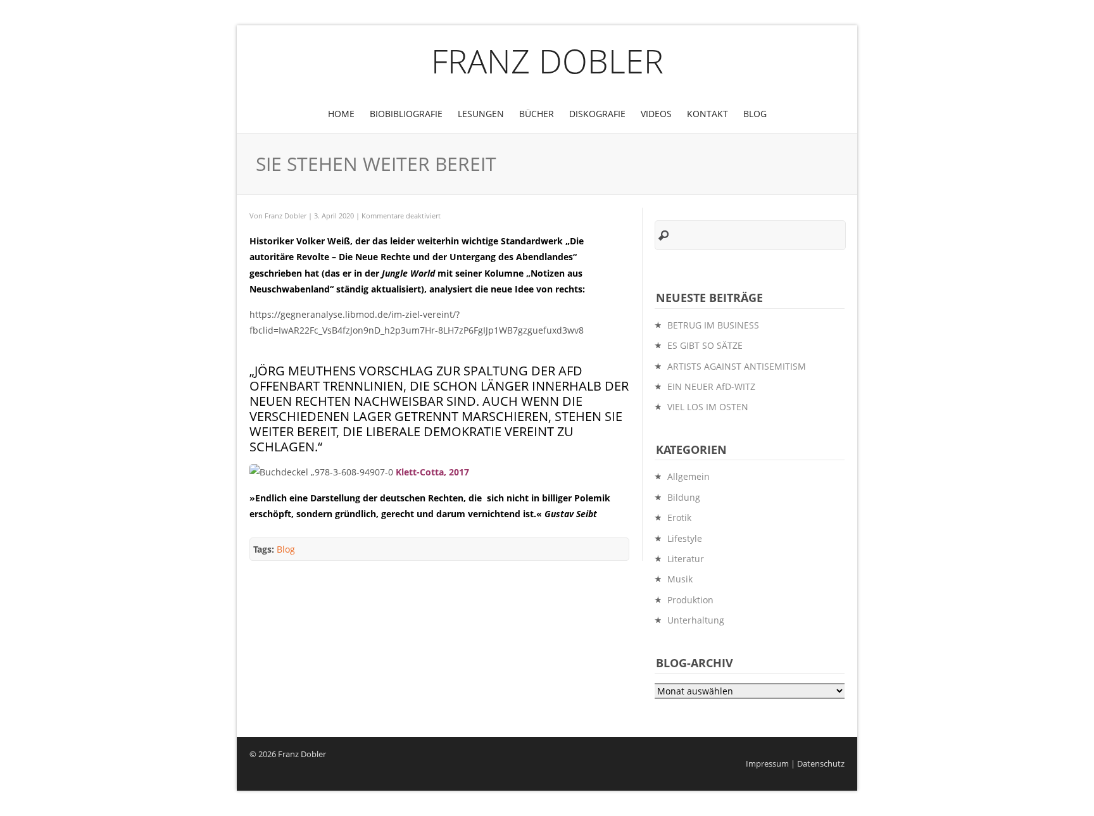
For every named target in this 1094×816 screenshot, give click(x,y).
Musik (680, 579)
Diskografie (597, 114)
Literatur (685, 559)
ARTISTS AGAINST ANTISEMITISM (736, 366)
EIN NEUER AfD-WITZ (711, 386)
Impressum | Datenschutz (795, 763)
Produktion (690, 600)
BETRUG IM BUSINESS (713, 325)
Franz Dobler (547, 60)
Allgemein (688, 476)
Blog (755, 114)
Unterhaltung (695, 620)
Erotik (679, 518)
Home (341, 114)
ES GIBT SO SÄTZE (705, 345)
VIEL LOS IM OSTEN (707, 407)
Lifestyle (684, 538)
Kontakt (707, 114)
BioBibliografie (406, 114)
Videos (656, 114)
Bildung (683, 497)
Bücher (536, 114)
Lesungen (481, 114)
